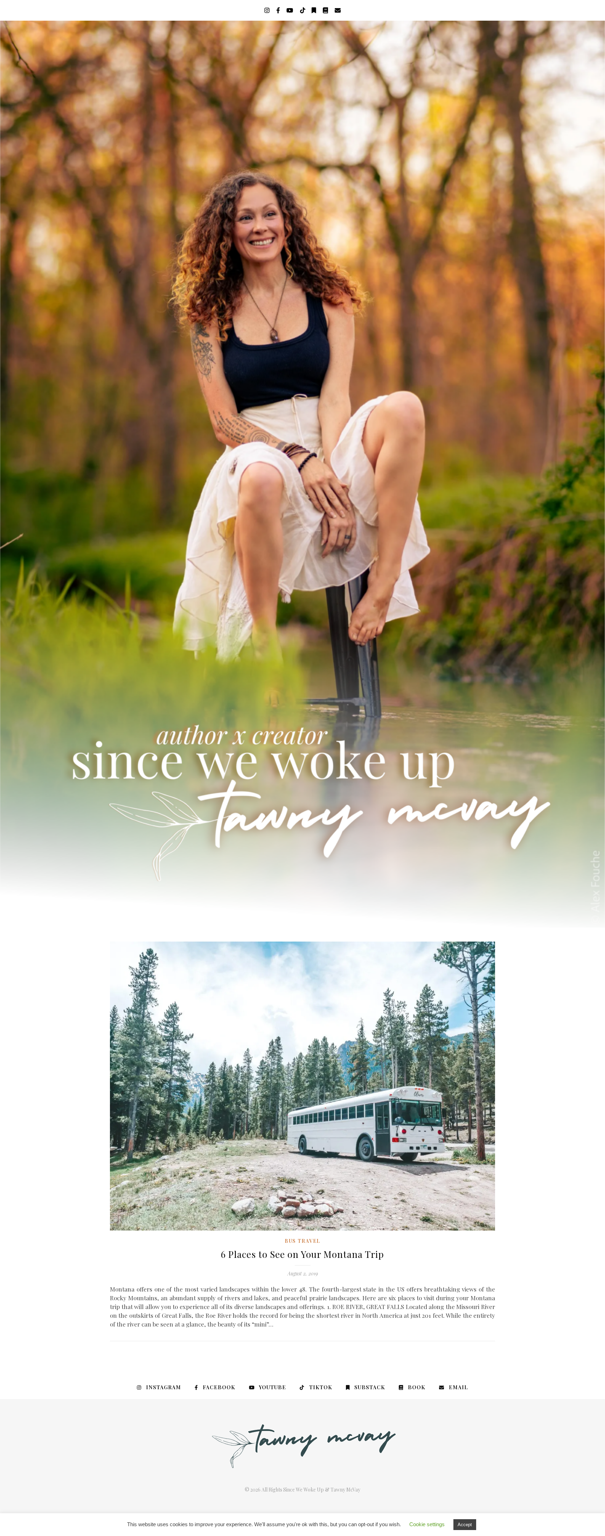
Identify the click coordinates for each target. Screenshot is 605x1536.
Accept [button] (465, 1524)
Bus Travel (302, 1241)
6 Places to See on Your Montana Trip (302, 1254)
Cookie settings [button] (427, 1524)
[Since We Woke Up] (302, 474)
